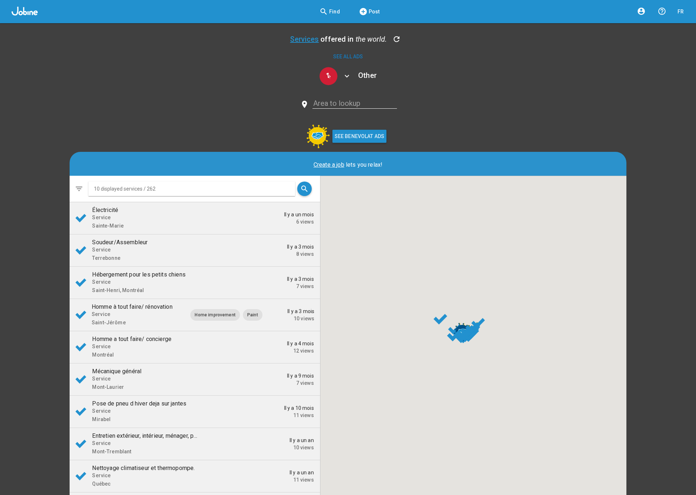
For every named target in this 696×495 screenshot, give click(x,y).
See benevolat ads (359, 136)
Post (369, 11)
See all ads (348, 56)
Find (329, 11)
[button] (191, 189)
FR (681, 11)
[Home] (25, 11)
